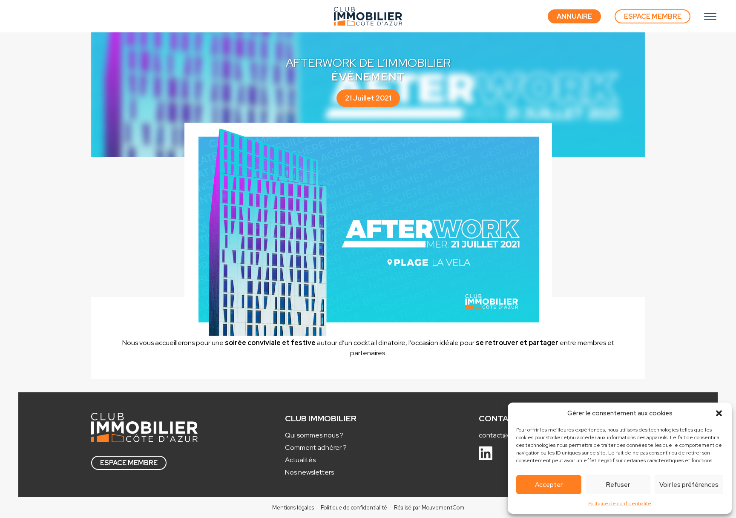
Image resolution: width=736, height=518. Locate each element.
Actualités (300, 459)
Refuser (618, 485)
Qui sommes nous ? (314, 435)
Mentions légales (293, 507)
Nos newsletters (309, 472)
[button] (719, 413)
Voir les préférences (689, 485)
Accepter (549, 485)
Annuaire (574, 16)
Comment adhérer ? (316, 447)
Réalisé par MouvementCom (429, 507)
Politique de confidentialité (619, 503)
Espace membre (129, 462)
